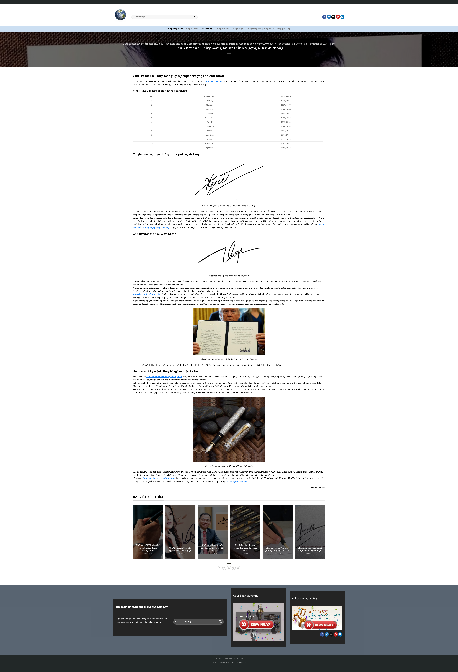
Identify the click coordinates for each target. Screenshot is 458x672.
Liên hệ (240, 658)
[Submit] (195, 17)
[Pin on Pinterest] (338, 17)
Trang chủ (219, 658)
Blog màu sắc (192, 29)
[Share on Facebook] (324, 17)
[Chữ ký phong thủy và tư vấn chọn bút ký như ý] (120, 15)
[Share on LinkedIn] (342, 17)
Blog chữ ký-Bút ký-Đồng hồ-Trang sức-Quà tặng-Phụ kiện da (155, 44)
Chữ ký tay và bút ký (266, 44)
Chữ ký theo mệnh (286, 44)
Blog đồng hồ (239, 29)
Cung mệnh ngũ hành (308, 44)
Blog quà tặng (283, 29)
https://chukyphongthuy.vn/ (236, 662)
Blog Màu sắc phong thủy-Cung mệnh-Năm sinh (213, 44)
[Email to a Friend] (333, 17)
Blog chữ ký (206, 29)
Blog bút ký (222, 29)
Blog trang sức (254, 29)
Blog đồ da (269, 29)
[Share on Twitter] (329, 17)
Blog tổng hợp (246, 44)
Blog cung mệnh (175, 29)
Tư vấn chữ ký (327, 44)
